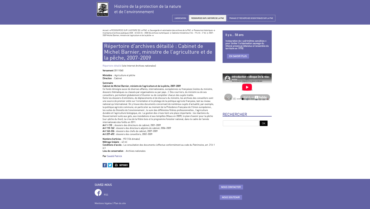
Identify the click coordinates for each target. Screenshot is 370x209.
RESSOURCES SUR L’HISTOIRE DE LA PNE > (130, 30)
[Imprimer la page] (121, 164)
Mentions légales (103, 203)
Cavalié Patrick (114, 156)
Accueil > (107, 30)
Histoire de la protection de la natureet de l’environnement (147, 9)
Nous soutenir (231, 197)
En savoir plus (238, 56)
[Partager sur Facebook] (105, 164)
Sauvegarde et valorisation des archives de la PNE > (171, 30)
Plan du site (120, 203)
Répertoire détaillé (112, 65)
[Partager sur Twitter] (110, 164)
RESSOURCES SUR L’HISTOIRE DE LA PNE (207, 18)
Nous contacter (231, 187)
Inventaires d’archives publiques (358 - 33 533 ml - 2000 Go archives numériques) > (137, 33)
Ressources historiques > (204, 30)
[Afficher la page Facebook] (98, 193)
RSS (106, 194)
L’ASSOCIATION (180, 18)
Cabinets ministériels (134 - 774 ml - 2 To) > (190, 33)
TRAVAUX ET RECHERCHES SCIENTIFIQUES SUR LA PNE (251, 18)
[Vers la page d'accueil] (103, 9)
